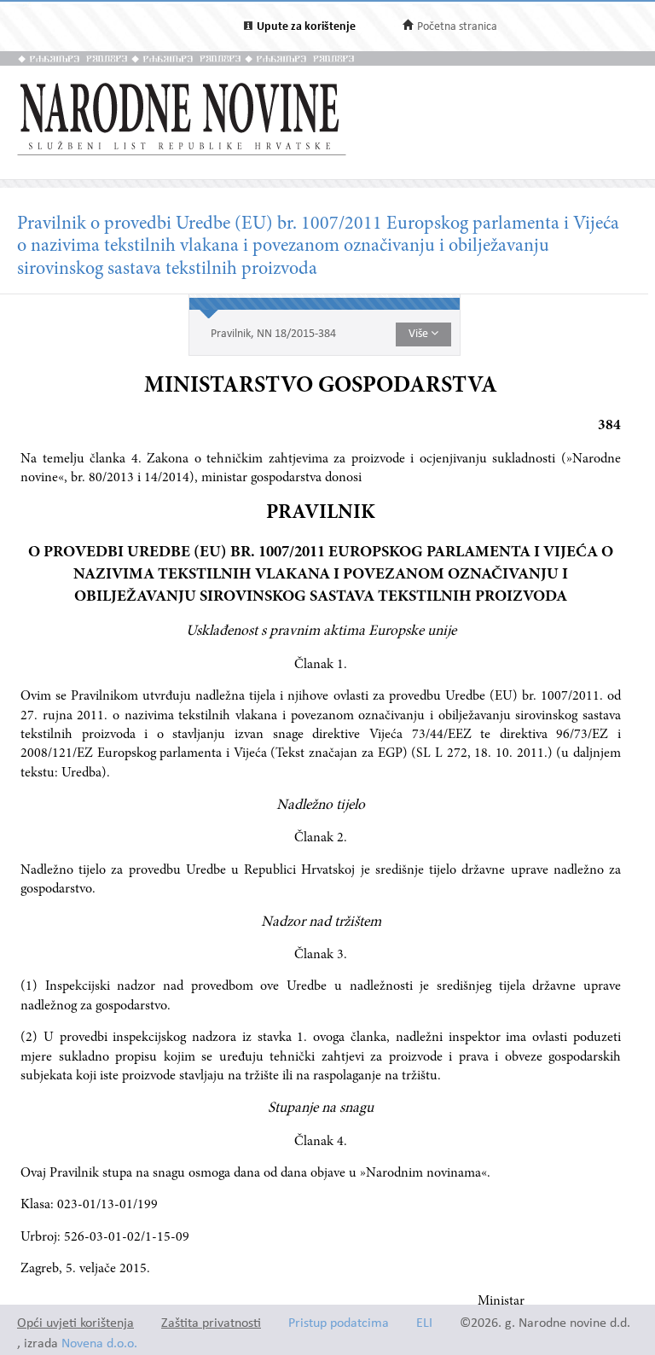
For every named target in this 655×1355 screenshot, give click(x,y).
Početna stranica (457, 26)
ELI (424, 1324)
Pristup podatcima (338, 1324)
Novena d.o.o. (99, 1344)
